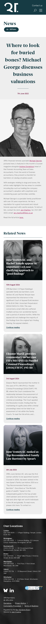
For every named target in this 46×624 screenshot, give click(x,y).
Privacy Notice (20, 603)
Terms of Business (31, 606)
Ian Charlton (25, 210)
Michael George (35, 161)
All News (12, 29)
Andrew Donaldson (26, 166)
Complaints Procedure (12, 606)
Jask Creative (16, 612)
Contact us (37, 5)
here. (21, 217)
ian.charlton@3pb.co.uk (23, 213)
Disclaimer (8, 603)
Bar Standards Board (23, 610)
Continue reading (13, 327)
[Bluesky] (6, 590)
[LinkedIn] (11, 590)
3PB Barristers (11, 7)
